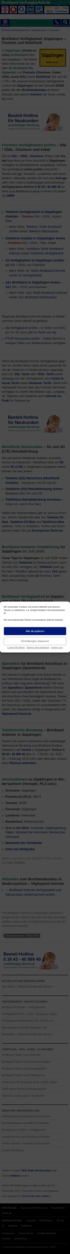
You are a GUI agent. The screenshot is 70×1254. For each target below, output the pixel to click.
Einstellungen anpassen (35, 641)
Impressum (57, 647)
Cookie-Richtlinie (16, 647)
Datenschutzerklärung (38, 647)
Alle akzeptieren (35, 631)
